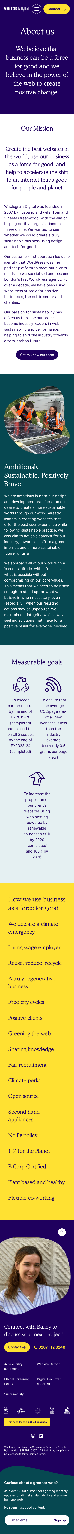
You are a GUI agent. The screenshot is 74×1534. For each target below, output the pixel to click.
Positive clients (25, 1018)
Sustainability (14, 1394)
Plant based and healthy (36, 1182)
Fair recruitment (27, 1064)
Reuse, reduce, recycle (35, 963)
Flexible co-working (31, 1198)
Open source (23, 1096)
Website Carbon (48, 1364)
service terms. (38, 1453)
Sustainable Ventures (44, 1447)
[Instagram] (33, 1435)
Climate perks (24, 1080)
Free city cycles (26, 1002)
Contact (54, 9)
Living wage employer (34, 947)
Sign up (60, 1520)
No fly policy (22, 1135)
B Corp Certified (27, 1166)
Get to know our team (37, 355)
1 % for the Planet (29, 1151)
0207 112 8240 (51, 1347)
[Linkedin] (41, 1435)
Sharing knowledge (31, 1049)
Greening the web (29, 1033)
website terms (20, 1453)
